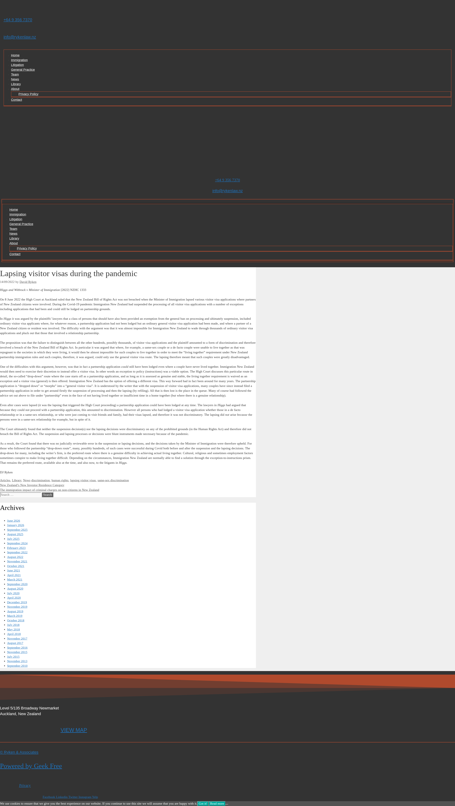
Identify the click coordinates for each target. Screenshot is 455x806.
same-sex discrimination (113, 480)
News (15, 79)
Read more (217, 803)
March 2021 (14, 579)
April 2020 (14, 597)
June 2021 (13, 570)
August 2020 (15, 588)
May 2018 (13, 629)
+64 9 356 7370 (18, 19)
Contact (16, 100)
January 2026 (15, 525)
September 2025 (17, 529)
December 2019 (17, 602)
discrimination (40, 480)
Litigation (17, 65)
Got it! (203, 803)
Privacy (25, 785)
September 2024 (17, 543)
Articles (5, 480)
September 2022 (17, 552)
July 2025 (13, 539)
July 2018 (13, 625)
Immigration (19, 60)
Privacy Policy (28, 94)
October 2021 (15, 566)
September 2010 (17, 665)
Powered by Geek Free (31, 766)
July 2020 (13, 593)
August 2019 (15, 611)
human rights (60, 480)
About (15, 89)
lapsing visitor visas (83, 480)
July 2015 (13, 656)
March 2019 (14, 616)
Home (15, 55)
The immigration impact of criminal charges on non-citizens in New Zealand (49, 490)
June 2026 (13, 520)
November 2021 (17, 561)
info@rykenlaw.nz (20, 37)
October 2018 (15, 620)
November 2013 (17, 661)
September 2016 (17, 647)
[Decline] (227, 804)
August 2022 (15, 557)
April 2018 (14, 634)
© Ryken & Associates (19, 752)
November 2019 (17, 606)
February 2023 (16, 548)
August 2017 (15, 643)
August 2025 (15, 534)
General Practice (23, 69)
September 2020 (17, 584)
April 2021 (14, 575)
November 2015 (17, 652)
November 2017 (17, 638)
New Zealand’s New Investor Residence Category (32, 485)
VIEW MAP (74, 730)
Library (16, 84)
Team (15, 74)
